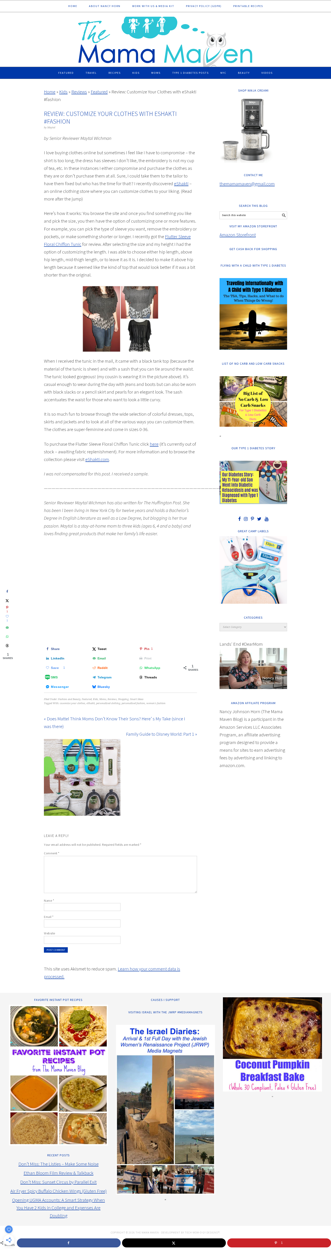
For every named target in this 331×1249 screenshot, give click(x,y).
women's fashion (156, 703)
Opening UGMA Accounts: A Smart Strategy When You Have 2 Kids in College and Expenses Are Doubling (58, 1207)
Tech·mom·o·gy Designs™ (202, 1232)
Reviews (79, 92)
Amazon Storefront (238, 235)
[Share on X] (7, 600)
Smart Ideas (136, 699)
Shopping (123, 699)
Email (49, 917)
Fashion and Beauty (69, 699)
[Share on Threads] (7, 645)
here (154, 444)
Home (49, 92)
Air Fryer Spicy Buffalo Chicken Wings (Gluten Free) (58, 1191)
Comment (51, 853)
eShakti (181, 183)
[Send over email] (7, 627)
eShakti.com (97, 459)
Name (49, 901)
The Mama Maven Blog (165, 39)
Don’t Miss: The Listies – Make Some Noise (58, 1164)
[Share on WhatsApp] (7, 636)
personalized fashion (133, 703)
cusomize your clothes (72, 703)
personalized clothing (108, 703)
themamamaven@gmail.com (247, 184)
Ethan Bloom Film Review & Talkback (58, 1173)
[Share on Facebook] (7, 591)
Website (49, 933)
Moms (102, 699)
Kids (63, 92)
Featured (99, 92)
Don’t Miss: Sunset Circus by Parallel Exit (58, 1182)
